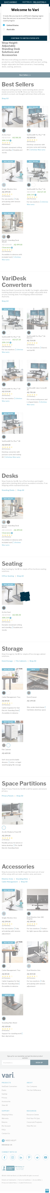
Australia (11, 29)
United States (13, 25)
